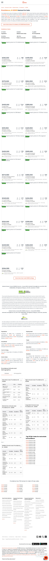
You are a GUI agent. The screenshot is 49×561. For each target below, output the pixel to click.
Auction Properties (40, 500)
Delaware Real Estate (7, 512)
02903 (27, 445)
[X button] (43, 536)
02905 (27, 447)
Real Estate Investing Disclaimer (23, 554)
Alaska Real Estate (6, 502)
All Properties (27, 501)
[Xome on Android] (43, 544)
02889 (27, 457)
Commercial (38, 503)
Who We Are (5, 536)
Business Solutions (40, 502)
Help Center (18, 536)
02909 (27, 444)
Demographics (17, 373)
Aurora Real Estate (17, 503)
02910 (27, 460)
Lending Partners (39, 505)
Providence (21, 7)
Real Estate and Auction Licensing (9, 548)
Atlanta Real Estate (17, 501)
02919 (27, 463)
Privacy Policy (31, 552)
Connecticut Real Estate (7, 510)
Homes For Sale (8, 7)
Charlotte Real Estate (18, 513)
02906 (27, 440)
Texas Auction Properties (30, 503)
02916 (27, 462)
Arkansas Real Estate (7, 505)
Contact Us (11, 536)
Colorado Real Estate (7, 509)
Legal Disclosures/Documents (12, 539)
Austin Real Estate (17, 504)
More (3, 519)
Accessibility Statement (10, 554)
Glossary (24, 536)
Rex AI (22, 539)
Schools (7, 373)
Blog (3, 539)
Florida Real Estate (6, 517)
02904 (27, 449)
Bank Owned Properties (41, 515)
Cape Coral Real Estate (18, 511)
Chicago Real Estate (18, 515)
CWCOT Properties (40, 510)
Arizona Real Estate (6, 503)
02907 (27, 450)
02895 (27, 458)
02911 (27, 452)
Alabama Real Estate (7, 500)
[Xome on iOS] (36, 544)
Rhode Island (15, 7)
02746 (27, 453)
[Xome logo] (24, 2)
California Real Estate (7, 507)
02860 (27, 455)
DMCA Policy (33, 554)
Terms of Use (23, 552)
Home (2, 7)
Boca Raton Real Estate (18, 506)
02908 (26, 7)
